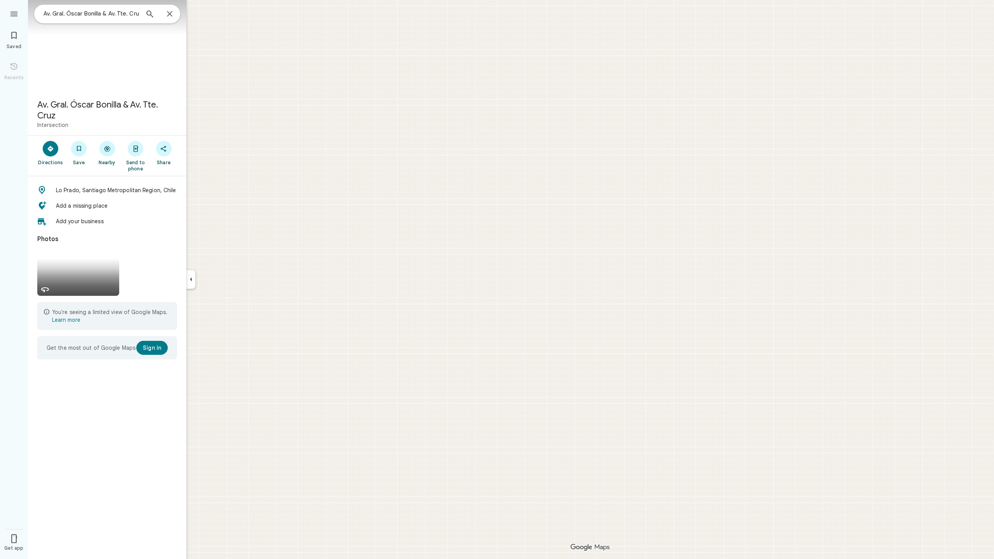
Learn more (66, 319)
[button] (107, 190)
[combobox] (91, 13)
